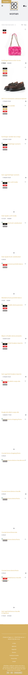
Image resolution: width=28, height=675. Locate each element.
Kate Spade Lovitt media (9, 216)
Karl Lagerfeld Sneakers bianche (11, 374)
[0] (25, 6)
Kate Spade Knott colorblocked (11, 257)
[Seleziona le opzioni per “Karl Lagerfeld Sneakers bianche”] (25, 377)
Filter (24, 25)
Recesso (14, 652)
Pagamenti (14, 649)
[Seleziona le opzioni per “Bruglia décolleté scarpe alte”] (25, 415)
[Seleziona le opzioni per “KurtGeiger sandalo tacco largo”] (25, 139)
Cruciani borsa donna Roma (10, 570)
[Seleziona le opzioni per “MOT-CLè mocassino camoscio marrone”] (25, 101)
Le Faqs (14, 643)
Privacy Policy (14, 658)
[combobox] (8, 25)
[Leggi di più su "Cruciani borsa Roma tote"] (14, 528)
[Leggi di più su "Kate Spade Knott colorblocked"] (14, 253)
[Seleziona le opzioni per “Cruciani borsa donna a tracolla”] (25, 494)
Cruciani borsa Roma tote (9, 532)
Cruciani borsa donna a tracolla (11, 491)
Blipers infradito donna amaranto (12, 336)
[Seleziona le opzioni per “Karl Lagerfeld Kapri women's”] (25, 177)
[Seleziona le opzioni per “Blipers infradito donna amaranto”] (25, 338)
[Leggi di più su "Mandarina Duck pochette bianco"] (14, 294)
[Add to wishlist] (25, 29)
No (11, 672)
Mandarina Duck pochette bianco (12, 298)
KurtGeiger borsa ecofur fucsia (11, 60)
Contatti (14, 661)
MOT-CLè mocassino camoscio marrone (14, 98)
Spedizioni (14, 646)
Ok (8, 672)
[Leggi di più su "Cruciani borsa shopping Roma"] (14, 449)
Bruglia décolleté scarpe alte (10, 412)
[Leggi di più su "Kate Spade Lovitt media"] (14, 212)
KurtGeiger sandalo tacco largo (11, 137)
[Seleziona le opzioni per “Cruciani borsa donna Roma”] (25, 573)
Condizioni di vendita (14, 655)
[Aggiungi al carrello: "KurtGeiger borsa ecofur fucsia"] (25, 63)
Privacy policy (18, 672)
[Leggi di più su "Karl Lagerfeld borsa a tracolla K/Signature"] (14, 607)
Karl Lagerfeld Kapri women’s (10, 175)
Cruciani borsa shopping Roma (11, 453)
